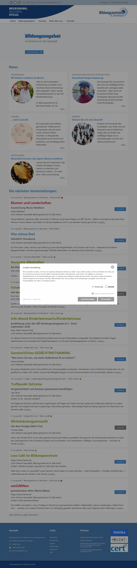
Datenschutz (27, 299)
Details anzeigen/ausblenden (104, 293)
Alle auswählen (106, 299)
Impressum (36, 299)
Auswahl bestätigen (87, 299)
